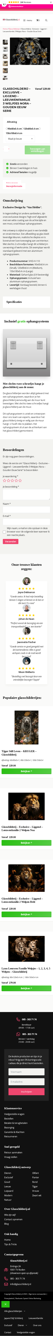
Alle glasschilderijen (13, 1311)
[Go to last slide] (6, 41)
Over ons (37, 1325)
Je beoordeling (11, 486)
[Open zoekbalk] (46, 20)
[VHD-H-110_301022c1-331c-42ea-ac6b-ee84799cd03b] (30, 51)
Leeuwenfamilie (36, 1318)
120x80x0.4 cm (31, 128)
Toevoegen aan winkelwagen (37, 150)
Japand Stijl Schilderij (13, 1318)
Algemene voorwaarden (37, 1294)
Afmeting (12, 121)
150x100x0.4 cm (14, 133)
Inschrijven (26, 1091)
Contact (7, 1332)
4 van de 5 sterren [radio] (16, 480)
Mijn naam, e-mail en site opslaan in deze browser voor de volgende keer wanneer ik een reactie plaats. (28, 532)
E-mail (7, 516)
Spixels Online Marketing (32, 1298)
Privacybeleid (9, 1298)
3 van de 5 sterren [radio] (12, 480)
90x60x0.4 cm (15, 128)
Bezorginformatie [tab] (14, 186)
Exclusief (8, 1325)
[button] (5, 49)
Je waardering (10, 476)
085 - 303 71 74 (29, 1019)
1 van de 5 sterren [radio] (4, 480)
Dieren (21, 1325)
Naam (7, 503)
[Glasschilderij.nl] (11, 20)
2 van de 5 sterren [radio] (8, 480)
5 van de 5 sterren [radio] (20, 480)
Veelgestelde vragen (26, 1332)
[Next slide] (6, 78)
